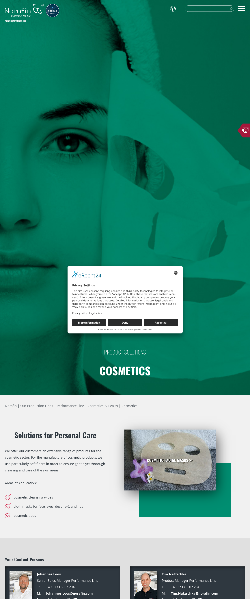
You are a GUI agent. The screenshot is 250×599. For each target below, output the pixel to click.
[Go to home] (24, 10)
